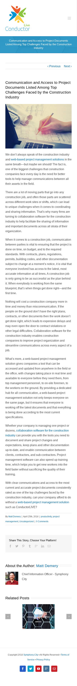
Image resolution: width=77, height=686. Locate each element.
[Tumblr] (29, 546)
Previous (55, 66)
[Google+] (36, 546)
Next (67, 66)
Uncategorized (26, 521)
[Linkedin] (42, 546)
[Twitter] (16, 546)
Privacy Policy (43, 659)
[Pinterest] (23, 546)
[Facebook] (10, 546)
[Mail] (49, 546)
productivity (46, 516)
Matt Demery (14, 516)
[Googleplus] (46, 669)
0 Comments (42, 521)
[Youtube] (38, 669)
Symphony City (30, 655)
